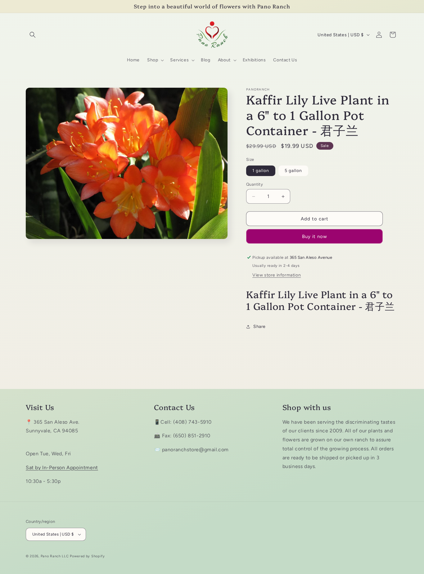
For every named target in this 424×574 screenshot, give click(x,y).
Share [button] (259, 326)
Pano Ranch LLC (55, 556)
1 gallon (260, 170)
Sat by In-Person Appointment (62, 467)
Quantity (254, 184)
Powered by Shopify (87, 556)
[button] (32, 35)
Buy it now (314, 236)
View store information (276, 275)
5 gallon (293, 170)
